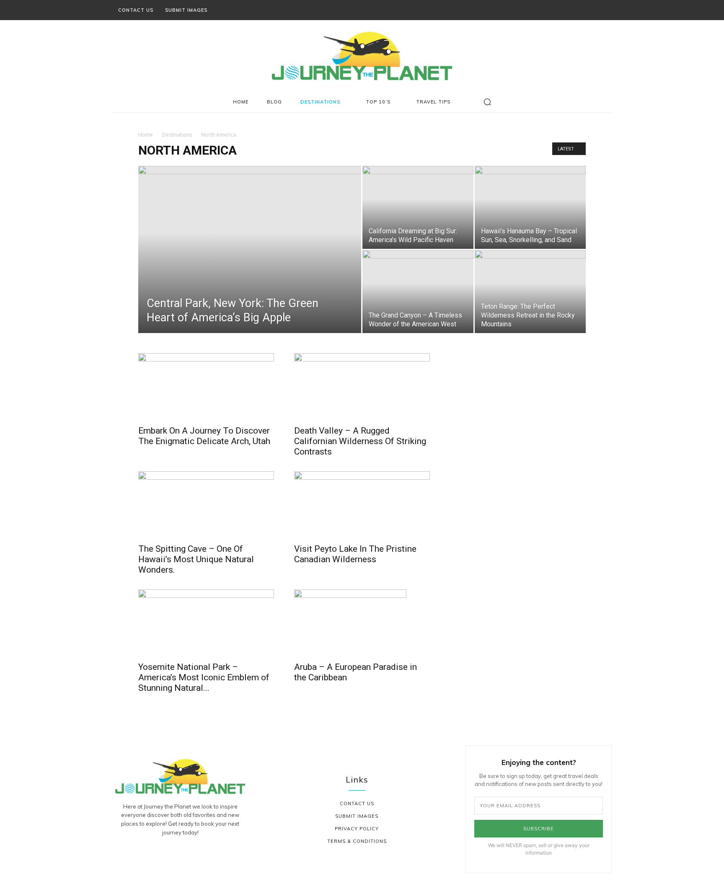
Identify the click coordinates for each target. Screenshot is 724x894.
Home (145, 134)
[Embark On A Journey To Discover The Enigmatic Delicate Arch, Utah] (206, 386)
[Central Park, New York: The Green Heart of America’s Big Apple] (249, 262)
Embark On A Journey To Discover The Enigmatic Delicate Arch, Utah (204, 436)
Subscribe (538, 829)
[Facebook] (559, 10)
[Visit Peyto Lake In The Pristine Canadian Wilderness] (362, 504)
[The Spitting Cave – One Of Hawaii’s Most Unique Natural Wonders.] (206, 504)
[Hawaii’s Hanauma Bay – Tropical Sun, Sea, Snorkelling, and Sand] (530, 207)
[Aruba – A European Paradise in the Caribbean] (362, 622)
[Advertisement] (518, 405)
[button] (487, 101)
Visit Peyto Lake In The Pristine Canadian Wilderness (355, 554)
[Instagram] (571, 10)
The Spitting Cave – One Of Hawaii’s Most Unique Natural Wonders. (196, 559)
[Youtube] (605, 10)
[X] (593, 10)
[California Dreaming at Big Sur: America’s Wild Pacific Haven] (417, 207)
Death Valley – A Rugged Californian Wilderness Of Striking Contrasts (360, 441)
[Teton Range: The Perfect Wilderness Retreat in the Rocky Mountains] (530, 291)
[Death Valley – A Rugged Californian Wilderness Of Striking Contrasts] (362, 386)
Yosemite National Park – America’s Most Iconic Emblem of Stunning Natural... (203, 677)
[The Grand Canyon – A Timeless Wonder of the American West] (417, 291)
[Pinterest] (582, 10)
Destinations (177, 134)
